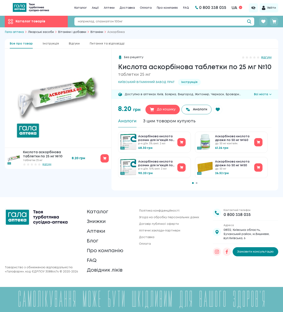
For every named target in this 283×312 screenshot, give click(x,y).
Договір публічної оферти (159, 224)
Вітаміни (96, 32)
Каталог (80, 8)
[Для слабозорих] (253, 7)
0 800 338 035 (237, 215)
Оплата (146, 8)
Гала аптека (14, 32)
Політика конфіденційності (159, 211)
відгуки (46, 164)
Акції (95, 8)
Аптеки (109, 8)
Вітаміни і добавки (72, 32)
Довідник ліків (104, 270)
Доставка (127, 8)
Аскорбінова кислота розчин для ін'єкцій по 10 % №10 (155, 163)
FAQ (186, 8)
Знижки (96, 221)
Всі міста (261, 94)
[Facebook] (227, 252)
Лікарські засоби (41, 32)
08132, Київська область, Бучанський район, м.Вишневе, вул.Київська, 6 (247, 234)
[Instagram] (217, 252)
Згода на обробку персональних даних (169, 217)
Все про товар (21, 43)
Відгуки (74, 43)
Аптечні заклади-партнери (159, 230)
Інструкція (51, 43)
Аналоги (127, 121)
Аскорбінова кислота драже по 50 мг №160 (232, 138)
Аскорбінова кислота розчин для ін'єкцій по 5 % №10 (155, 138)
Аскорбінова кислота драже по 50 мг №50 (232, 163)
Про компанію (167, 8)
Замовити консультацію (255, 252)
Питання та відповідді (107, 43)
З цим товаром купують (169, 121)
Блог (92, 241)
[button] (217, 109)
